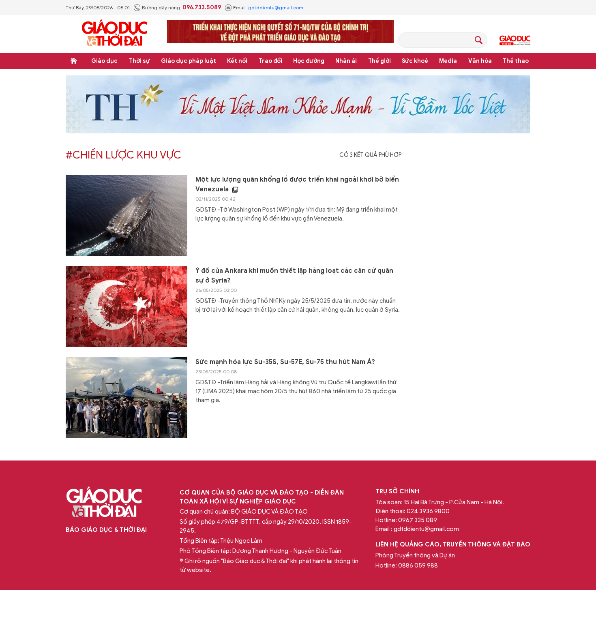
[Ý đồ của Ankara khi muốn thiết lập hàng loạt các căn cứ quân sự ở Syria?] (126, 306)
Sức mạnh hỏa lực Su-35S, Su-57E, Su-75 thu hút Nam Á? (285, 362)
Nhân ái (346, 61)
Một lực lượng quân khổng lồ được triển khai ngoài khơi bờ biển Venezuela (297, 184)
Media (448, 61)
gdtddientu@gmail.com (275, 7)
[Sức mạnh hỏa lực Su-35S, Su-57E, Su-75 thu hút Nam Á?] (126, 397)
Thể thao (516, 61)
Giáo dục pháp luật (188, 61)
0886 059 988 (418, 565)
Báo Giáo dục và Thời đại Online (114, 34)
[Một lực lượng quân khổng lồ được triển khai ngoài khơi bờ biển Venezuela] (126, 215)
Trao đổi (270, 61)
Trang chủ (74, 61)
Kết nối (237, 61)
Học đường (308, 61)
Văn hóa (480, 61)
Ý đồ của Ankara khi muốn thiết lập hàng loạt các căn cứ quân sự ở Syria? (294, 276)
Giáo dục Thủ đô (515, 40)
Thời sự (139, 61)
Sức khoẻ (415, 61)
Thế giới (379, 61)
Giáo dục (104, 61)
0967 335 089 (417, 520)
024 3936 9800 (428, 511)
